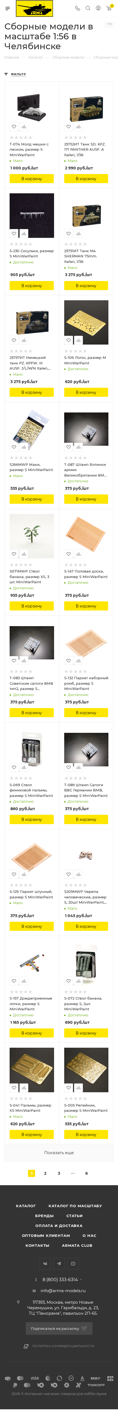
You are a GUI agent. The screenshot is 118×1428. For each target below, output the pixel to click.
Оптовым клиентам (46, 1235)
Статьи (74, 1216)
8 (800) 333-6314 (60, 1280)
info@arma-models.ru (63, 1290)
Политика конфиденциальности (63, 1346)
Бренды (44, 1216)
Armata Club (77, 1245)
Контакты (37, 1245)
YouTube (73, 1264)
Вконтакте (45, 1264)
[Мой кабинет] (98, 8)
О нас (89, 1235)
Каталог (26, 1206)
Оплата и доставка (59, 1225)
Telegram (59, 1264)
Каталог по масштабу (75, 1206)
